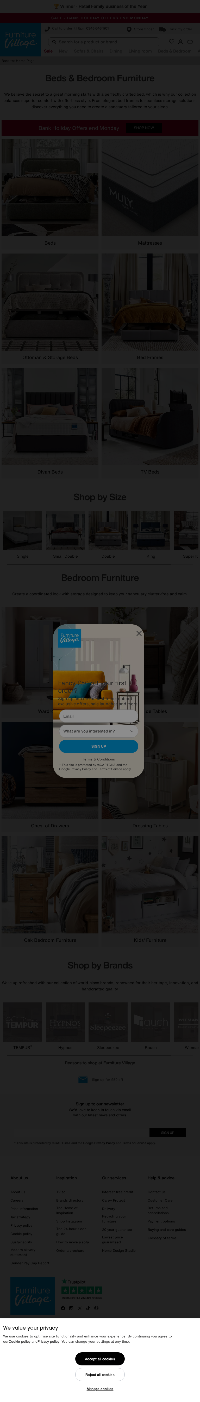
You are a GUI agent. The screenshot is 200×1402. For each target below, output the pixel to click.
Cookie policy (19, 1341)
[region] (100, 1360)
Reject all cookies (99, 1374)
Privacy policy (48, 1341)
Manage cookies (100, 1388)
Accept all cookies (100, 1359)
